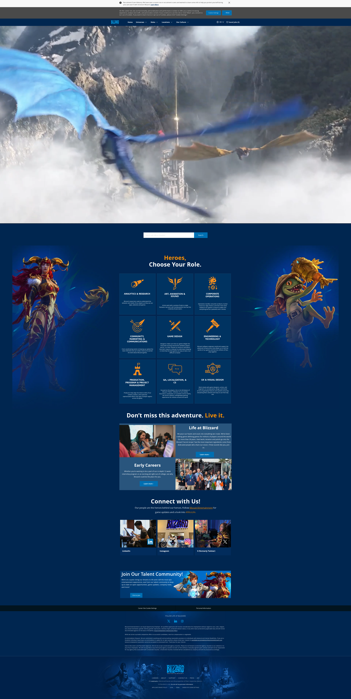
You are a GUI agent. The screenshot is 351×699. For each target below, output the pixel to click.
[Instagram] (175, 537)
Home (130, 22)
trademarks (154, 681)
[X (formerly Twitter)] (213, 537)
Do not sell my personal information (182, 684)
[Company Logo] (118, 22)
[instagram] (182, 621)
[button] (213, 13)
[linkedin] (175, 621)
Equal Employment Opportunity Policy (165, 630)
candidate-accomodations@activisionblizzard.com (206, 640)
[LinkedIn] (138, 537)
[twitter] (168, 621)
